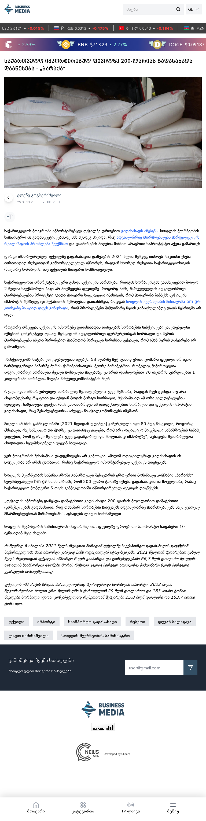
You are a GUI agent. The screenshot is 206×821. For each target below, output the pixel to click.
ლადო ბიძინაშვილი (29, 635)
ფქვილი (16, 621)
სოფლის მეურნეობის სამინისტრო (95, 635)
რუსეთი (137, 621)
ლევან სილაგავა (175, 621)
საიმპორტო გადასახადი (92, 621)
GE (190, 9)
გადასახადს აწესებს (139, 230)
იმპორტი (46, 621)
